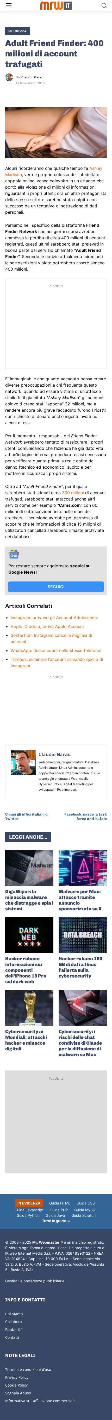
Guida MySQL (86, 1210)
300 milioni (73, 492)
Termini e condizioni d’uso (28, 1369)
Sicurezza (17, 30)
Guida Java (55, 1215)
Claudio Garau (32, 77)
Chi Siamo (14, 1313)
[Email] (58, 92)
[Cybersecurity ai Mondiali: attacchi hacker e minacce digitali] (29, 1008)
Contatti (12, 1337)
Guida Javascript (29, 1210)
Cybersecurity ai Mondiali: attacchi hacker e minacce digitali (26, 1040)
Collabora (13, 1321)
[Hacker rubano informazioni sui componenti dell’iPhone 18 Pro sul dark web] (29, 935)
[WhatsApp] (34, 92)
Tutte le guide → (56, 1221)
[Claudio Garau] (10, 77)
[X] (10, 92)
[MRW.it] (56, 6)
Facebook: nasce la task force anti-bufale (85, 816)
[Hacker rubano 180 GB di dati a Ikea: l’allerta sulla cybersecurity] (83, 935)
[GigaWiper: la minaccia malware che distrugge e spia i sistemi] (29, 868)
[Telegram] (46, 92)
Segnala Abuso (18, 1392)
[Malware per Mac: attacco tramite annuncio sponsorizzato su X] (83, 868)
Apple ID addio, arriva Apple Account (47, 626)
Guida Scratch (83, 1215)
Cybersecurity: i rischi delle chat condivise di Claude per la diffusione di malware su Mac (80, 1043)
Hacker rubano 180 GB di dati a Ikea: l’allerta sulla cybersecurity (80, 967)
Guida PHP (59, 1210)
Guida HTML (59, 1203)
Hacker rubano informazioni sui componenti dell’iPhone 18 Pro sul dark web (25, 970)
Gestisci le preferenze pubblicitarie (34, 1281)
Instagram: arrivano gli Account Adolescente (54, 617)
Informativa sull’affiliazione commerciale (40, 1400)
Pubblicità (14, 1329)
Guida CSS (86, 1203)
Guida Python (28, 1215)
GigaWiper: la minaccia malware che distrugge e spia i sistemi (29, 900)
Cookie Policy (16, 1385)
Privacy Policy (16, 1377)
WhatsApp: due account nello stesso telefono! (56, 650)
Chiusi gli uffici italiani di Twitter (26, 816)
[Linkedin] (22, 92)
